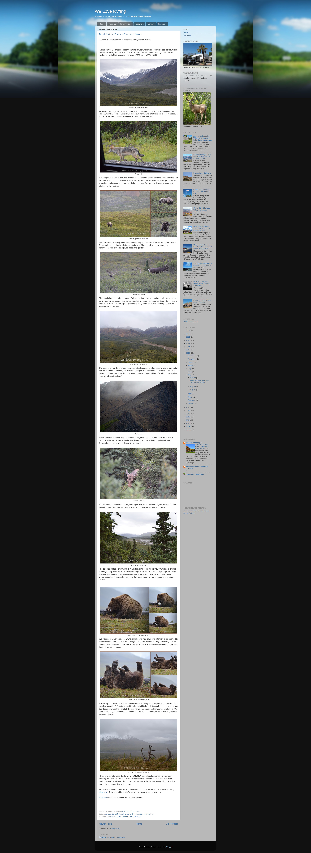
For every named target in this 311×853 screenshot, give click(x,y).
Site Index (162, 24)
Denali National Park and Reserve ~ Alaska (120, 34)
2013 (188, 414)
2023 (188, 331)
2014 (188, 411)
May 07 (193, 390)
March (190, 397)
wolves (150, 814)
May (190, 375)
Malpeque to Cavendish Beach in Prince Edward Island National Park (202, 247)
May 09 (193, 386)
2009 (188, 426)
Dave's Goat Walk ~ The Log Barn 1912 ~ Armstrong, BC (201, 228)
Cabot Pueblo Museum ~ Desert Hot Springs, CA (202, 191)
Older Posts (172, 824)
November (192, 359)
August (191, 365)
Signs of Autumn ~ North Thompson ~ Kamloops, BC (201, 447)
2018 (188, 347)
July (190, 369)
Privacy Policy (126, 24)
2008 (188, 430)
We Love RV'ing (110, 11)
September (192, 362)
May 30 (193, 378)
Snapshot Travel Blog (195, 474)
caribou (108, 814)
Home (101, 24)
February (192, 400)
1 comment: (135, 811)
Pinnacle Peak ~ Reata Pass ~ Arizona (202, 301)
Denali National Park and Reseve (124, 814)
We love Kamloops (193, 443)
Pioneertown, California (202, 173)
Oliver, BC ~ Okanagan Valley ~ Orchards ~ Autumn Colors (202, 210)
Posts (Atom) (115, 829)
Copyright (139, 24)
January (191, 403)
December (192, 356)
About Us (112, 24)
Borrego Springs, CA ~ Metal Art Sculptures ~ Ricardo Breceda (202, 156)
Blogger (169, 847)
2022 (188, 334)
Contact (151, 24)
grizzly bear (142, 814)
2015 (188, 407)
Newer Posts (105, 824)
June (190, 372)
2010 (188, 423)
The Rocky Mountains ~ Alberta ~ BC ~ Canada (202, 264)
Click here (103, 798)
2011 (188, 420)
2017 (188, 350)
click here (103, 792)
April (190, 394)
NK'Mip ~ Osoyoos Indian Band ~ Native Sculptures (201, 284)
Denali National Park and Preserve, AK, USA (124, 816)
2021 (188, 337)
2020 (188, 340)
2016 (188, 353)
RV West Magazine (190, 322)
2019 (188, 343)
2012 (188, 417)
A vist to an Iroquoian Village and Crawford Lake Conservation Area (202, 138)
